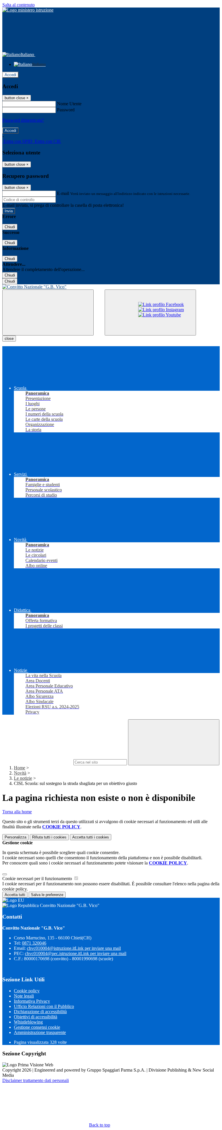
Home (19, 767)
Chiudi (10, 227)
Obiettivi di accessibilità (35, 1016)
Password (66, 109)
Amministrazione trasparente (40, 1032)
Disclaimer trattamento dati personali (35, 1080)
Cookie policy (27, 990)
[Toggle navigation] (48, 313)
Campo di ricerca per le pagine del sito (37, 762)
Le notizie (23, 778)
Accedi (10, 75)
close (9, 338)
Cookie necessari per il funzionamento (37, 878)
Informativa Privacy (32, 1001)
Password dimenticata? (23, 120)
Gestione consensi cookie (37, 1027)
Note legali (24, 995)
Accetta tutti (90, 837)
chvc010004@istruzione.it (74, 948)
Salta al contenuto (18, 4)
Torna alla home (17, 811)
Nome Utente (69, 103)
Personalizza (15, 837)
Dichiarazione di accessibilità (40, 1011)
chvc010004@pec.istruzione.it (75, 953)
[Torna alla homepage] (111, 287)
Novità (20, 772)
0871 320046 (34, 943)
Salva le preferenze (47, 895)
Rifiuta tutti (49, 837)
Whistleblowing (28, 1022)
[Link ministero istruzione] (27, 10)
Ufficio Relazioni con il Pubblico (44, 1006)
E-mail (63, 193)
